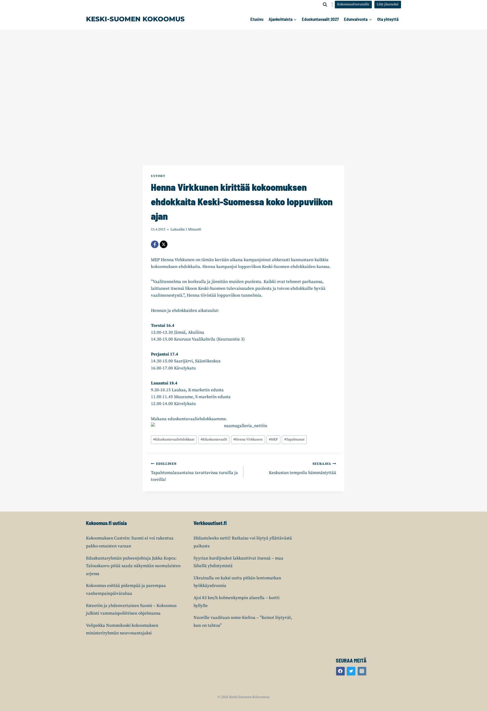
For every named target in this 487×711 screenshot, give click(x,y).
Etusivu (256, 19)
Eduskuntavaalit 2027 (320, 19)
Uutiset (158, 176)
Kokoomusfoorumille (353, 4)
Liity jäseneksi (387, 4)
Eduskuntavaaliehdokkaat (173, 439)
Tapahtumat (294, 439)
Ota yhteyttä (387, 19)
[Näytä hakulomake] (324, 4)
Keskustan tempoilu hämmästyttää (302, 469)
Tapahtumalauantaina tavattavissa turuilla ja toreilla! (194, 472)
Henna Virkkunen (248, 439)
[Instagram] (362, 671)
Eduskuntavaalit (214, 439)
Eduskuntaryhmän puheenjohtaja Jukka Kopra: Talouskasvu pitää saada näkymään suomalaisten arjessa (133, 566)
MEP (273, 439)
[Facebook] (155, 244)
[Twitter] (351, 671)
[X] (163, 244)
